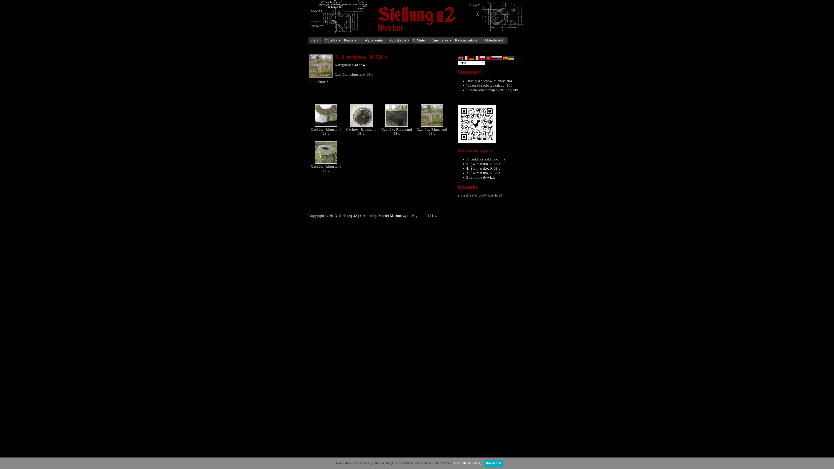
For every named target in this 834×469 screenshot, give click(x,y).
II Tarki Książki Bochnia (485, 159)
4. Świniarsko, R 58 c (483, 168)
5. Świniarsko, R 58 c (483, 164)
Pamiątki (351, 40)
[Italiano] (477, 58)
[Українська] (511, 58)
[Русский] (494, 58)
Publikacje (398, 40)
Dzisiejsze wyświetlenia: (486, 81)
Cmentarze (440, 40)
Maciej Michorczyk (393, 216)
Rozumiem (493, 463)
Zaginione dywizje (481, 177)
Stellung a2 (348, 216)
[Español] (505, 58)
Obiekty (331, 40)
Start (314, 40)
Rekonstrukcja (466, 40)
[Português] (488, 58)
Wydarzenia (373, 40)
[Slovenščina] (500, 58)
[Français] (466, 58)
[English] (460, 58)
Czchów (359, 65)
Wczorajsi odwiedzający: (486, 85)
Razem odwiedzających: (485, 90)
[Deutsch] (472, 58)
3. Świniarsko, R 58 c (483, 173)
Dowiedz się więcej (468, 463)
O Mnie (419, 40)
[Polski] (483, 58)
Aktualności (493, 40)
